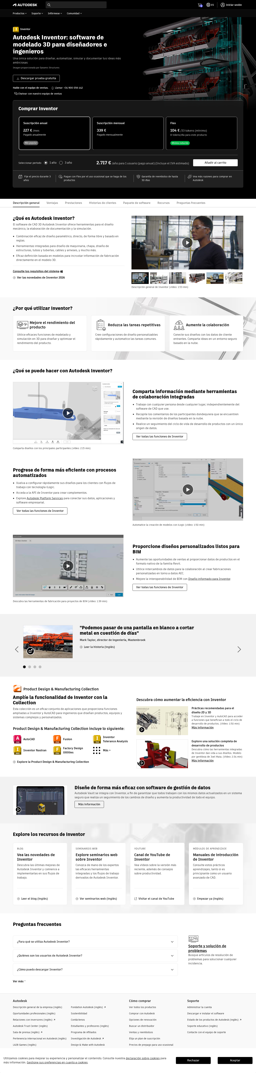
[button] (95, 941)
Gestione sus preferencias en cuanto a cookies (57, 1062)
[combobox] (76, 4)
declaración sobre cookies (143, 1058)
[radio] (54, 133)
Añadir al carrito (215, 163)
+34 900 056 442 (73, 87)
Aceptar (235, 1060)
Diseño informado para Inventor (209, 579)
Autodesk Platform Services (45, 498)
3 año (68, 163)
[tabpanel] (187, 242)
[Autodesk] (25, 4)
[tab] (140, 278)
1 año (53, 163)
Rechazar (193, 1060)
